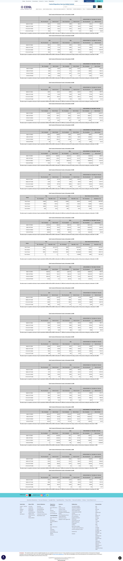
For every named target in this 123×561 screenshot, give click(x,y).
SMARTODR (98, 512)
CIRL (96, 522)
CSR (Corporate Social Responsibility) (32, 516)
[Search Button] (94, 6)
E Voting (97, 527)
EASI (21, 507)
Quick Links (88, 1)
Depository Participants (59, 9)
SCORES (97, 529)
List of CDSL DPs (53, 513)
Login (99, 1)
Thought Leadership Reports (77, 527)
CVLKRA (97, 521)
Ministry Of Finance (97, 516)
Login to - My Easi (23, 506)
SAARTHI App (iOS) (98, 539)
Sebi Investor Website (98, 543)
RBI (96, 514)
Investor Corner (62, 509)
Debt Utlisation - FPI (76, 514)
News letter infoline (76, 526)
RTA (83, 9)
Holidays (73, 524)
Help (21, 512)
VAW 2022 (97, 541)
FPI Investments (75, 516)
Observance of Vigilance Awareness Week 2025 (99, 547)
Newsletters (28, 1)
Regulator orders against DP (64, 519)
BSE (96, 506)
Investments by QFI (76, 520)
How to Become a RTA (53, 527)
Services (52, 510)
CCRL (96, 525)
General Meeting (40, 509)
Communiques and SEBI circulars (76, 512)
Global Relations (32, 512)
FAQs (60, 506)
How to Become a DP (53, 508)
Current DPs (52, 511)
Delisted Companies (63, 510)
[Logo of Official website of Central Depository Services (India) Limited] (26, 7)
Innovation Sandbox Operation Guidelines (76, 507)
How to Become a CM (53, 518)
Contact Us (41, 1)
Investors (69, 9)
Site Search (22, 514)
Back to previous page (61, 560)
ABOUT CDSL (38, 9)
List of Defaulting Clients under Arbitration (64, 515)
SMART (21, 510)
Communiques (35, 1)
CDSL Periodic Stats (76, 510)
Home (23, 1)
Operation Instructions (52, 530)
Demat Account (62, 507)
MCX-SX (97, 509)
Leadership (31, 507)
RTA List (52, 535)
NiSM (96, 519)
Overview (30, 506)
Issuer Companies (77, 9)
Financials (39, 506)
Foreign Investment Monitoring (76, 518)
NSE (96, 507)
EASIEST (22, 509)
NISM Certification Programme (75, 522)
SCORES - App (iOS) (98, 534)
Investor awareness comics (77, 529)
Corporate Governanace (42, 514)
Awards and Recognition (31, 510)
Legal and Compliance (76, 509)
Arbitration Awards (62, 517)
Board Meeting (40, 510)
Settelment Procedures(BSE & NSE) (54, 521)
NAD (96, 524)
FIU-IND (97, 518)
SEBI (96, 510)
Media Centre (31, 513)
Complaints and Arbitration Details (64, 513)
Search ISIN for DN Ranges (54, 533)
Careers (46, 1)
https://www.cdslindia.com (58, 554)
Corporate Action (40, 512)
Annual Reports (40, 507)
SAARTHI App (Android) (98, 536)
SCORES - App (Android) (98, 531)
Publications (99, 9)
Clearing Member (90, 9)
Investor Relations (47, 9)
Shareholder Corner (41, 515)
